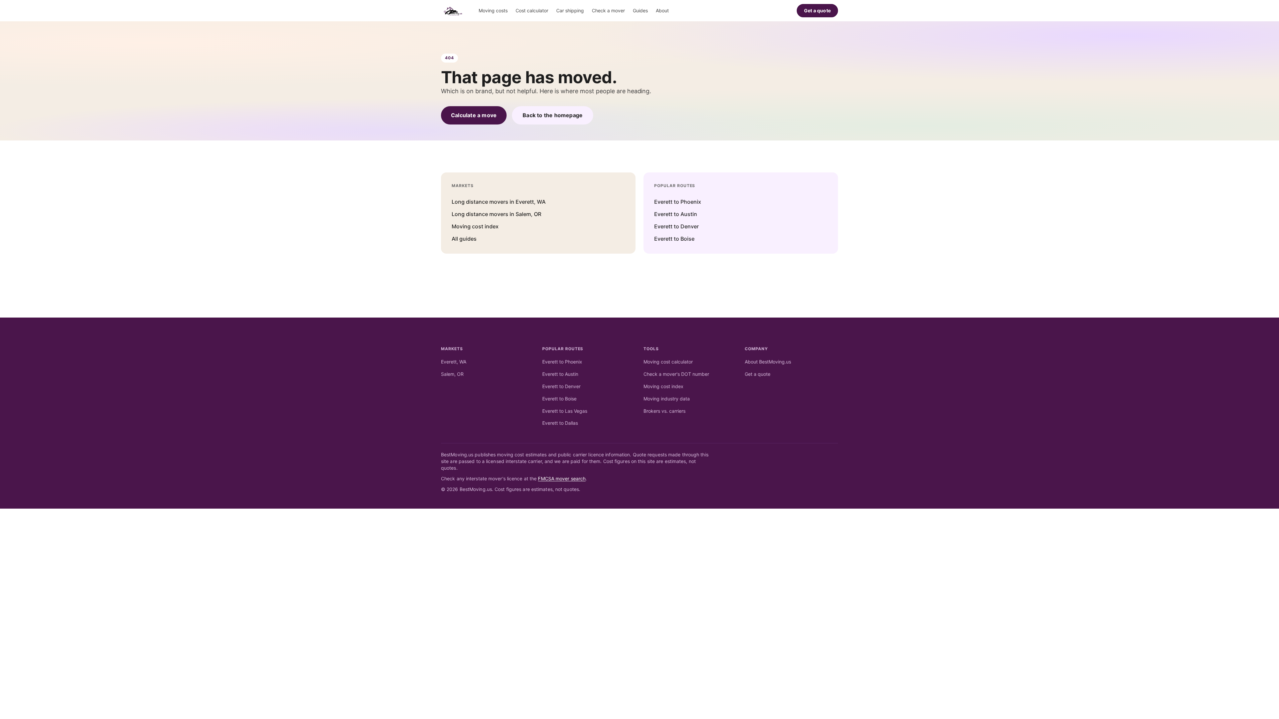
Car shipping (570, 10)
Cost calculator (532, 10)
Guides (640, 10)
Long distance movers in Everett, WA (499, 201)
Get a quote (817, 10)
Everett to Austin (675, 214)
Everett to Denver (676, 226)
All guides (464, 238)
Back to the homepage (553, 115)
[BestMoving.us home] (454, 10)
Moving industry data (666, 398)
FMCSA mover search (562, 478)
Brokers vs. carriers (664, 411)
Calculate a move (474, 115)
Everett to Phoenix (677, 201)
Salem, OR (452, 374)
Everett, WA (453, 361)
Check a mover (608, 10)
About (662, 10)
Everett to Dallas (560, 423)
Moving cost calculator (668, 361)
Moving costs (493, 10)
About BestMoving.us (768, 361)
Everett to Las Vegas (564, 411)
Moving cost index (475, 226)
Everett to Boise (674, 238)
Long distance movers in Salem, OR (496, 214)
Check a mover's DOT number (676, 374)
